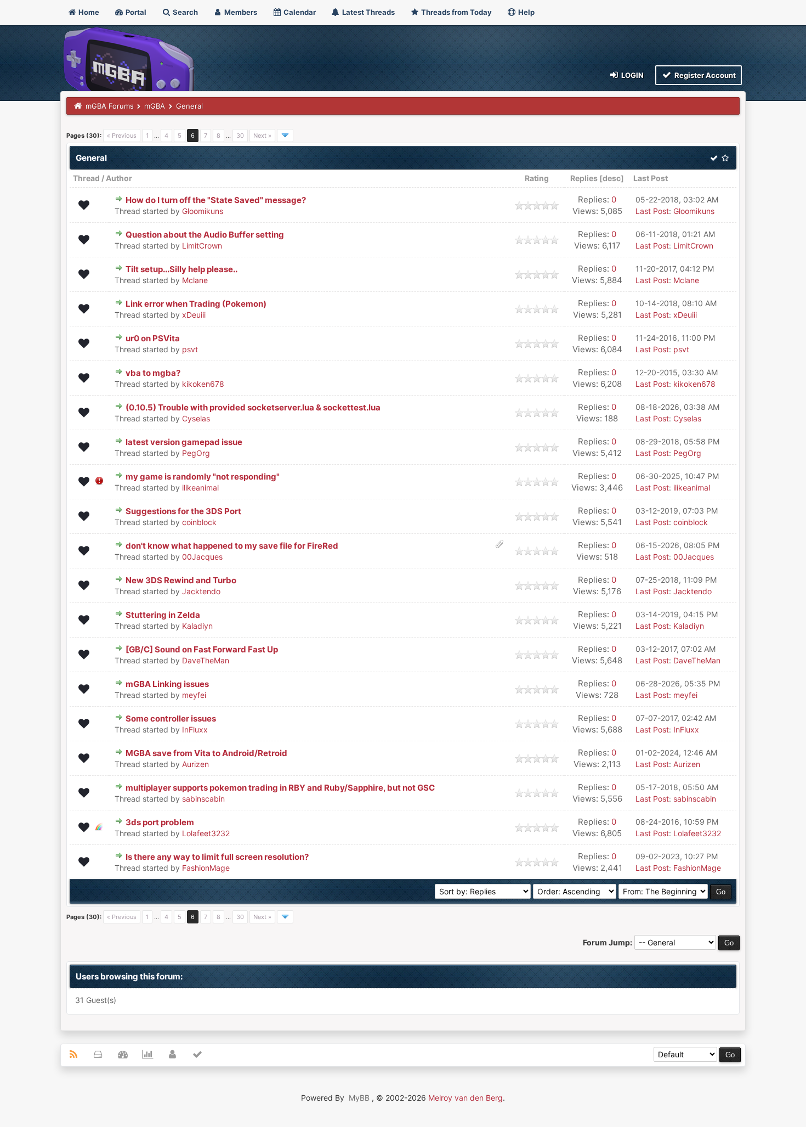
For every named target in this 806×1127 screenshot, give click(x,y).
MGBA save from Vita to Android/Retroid (206, 753)
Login (632, 75)
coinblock (199, 522)
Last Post (650, 178)
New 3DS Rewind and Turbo (181, 580)
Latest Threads (367, 12)
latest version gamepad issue (184, 442)
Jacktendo (201, 591)
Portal (135, 12)
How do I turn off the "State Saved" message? (216, 200)
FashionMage (206, 867)
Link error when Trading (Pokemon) (196, 303)
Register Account (704, 75)
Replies (584, 178)
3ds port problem (160, 822)
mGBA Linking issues (167, 684)
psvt (190, 349)
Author (119, 178)
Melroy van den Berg (465, 1097)
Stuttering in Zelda (163, 615)
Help (525, 12)
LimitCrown (202, 245)
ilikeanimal (200, 487)
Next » (262, 135)
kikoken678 (203, 383)
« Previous (122, 135)
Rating (537, 178)
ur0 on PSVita (153, 338)
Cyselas (196, 418)
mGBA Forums (110, 106)
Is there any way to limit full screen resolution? (217, 857)
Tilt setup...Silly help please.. (181, 269)
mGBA (154, 106)
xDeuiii (194, 314)
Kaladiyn (197, 625)
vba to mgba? (153, 373)
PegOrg (196, 453)
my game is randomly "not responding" (203, 476)
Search (184, 12)
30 (240, 135)
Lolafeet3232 (206, 833)
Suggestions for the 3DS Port (183, 511)
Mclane (195, 280)
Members (240, 12)
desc (612, 178)
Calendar (299, 12)
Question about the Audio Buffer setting (205, 234)
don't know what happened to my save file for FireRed (232, 545)
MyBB (359, 1097)
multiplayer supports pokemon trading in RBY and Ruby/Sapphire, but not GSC (280, 787)
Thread (86, 178)
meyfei (194, 695)
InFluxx (195, 729)
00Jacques (202, 556)
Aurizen (195, 764)
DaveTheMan (205, 660)
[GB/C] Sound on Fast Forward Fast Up (202, 649)
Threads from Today (455, 12)
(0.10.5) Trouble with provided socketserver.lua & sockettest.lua (253, 407)
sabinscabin (203, 798)
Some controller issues (171, 718)
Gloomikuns (202, 211)
